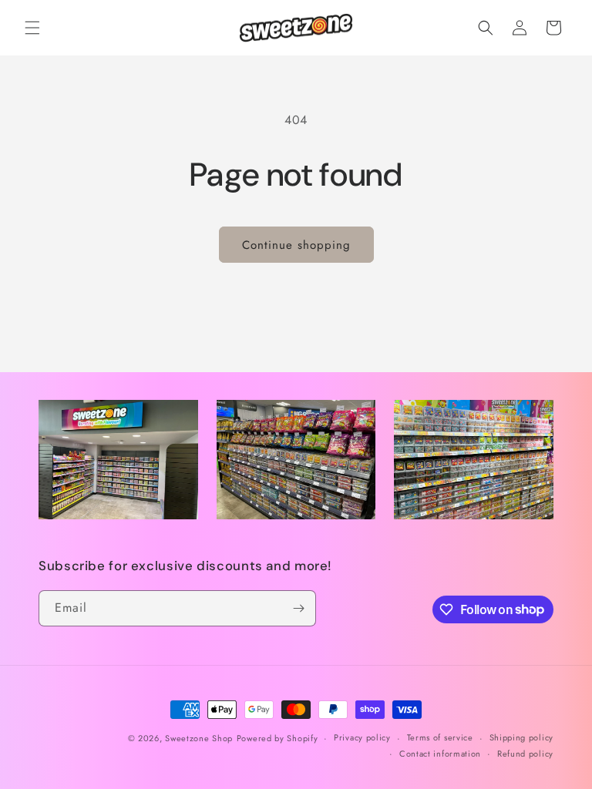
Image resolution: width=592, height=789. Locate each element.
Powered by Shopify (277, 737)
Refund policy (525, 753)
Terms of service (440, 737)
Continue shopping (296, 245)
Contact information (440, 753)
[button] (32, 28)
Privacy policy (362, 737)
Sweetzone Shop (199, 737)
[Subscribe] (298, 607)
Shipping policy (521, 737)
